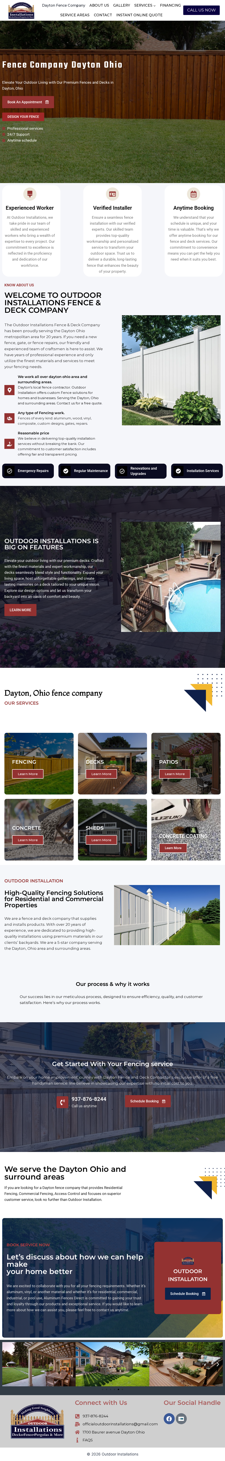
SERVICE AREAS (74, 15)
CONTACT (103, 15)
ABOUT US (99, 5)
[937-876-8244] (62, 1102)
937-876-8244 (89, 1099)
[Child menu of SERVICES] (145, 5)
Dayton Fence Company (63, 5)
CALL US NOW (201, 10)
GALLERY (121, 5)
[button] (7, 1364)
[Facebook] (169, 1418)
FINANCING (170, 5)
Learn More (28, 774)
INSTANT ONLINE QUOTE (139, 15)
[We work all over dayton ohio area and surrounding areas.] (9, 390)
